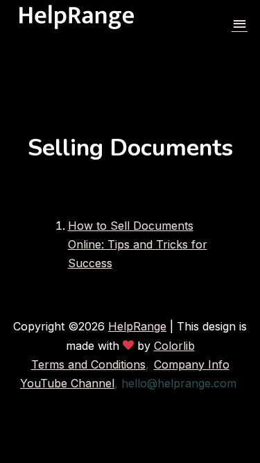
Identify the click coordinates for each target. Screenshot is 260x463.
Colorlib (174, 346)
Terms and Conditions (88, 364)
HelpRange (137, 326)
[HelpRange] (76, 25)
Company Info (191, 364)
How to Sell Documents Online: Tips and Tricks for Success (137, 244)
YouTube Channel (67, 383)
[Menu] (240, 25)
